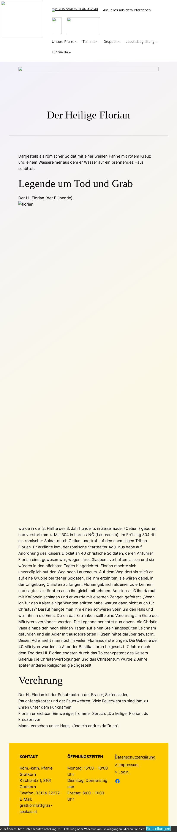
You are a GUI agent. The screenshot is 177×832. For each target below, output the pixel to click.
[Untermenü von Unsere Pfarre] (76, 42)
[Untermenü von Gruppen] (119, 42)
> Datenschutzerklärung (135, 755)
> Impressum (127, 764)
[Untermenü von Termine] (97, 42)
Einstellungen (158, 828)
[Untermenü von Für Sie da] (70, 52)
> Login (122, 772)
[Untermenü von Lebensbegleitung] (156, 42)
